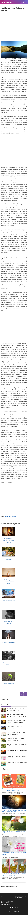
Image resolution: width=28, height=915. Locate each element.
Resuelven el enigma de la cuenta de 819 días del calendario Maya (17, 721)
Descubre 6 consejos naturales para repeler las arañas (17, 745)
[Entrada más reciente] (25, 694)
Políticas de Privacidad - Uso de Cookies (20, 896)
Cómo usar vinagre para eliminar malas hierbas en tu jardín (16, 739)
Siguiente (23, 880)
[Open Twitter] (13, 908)
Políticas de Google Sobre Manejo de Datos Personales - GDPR (7, 903)
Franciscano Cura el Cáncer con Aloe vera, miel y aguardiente (17, 709)
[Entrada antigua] (22, 694)
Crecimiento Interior (10, 516)
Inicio (14, 880)
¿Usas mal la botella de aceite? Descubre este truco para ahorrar (16, 715)
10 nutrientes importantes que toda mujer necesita (17, 751)
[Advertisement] (14, 26)
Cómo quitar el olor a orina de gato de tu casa (17, 763)
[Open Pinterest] (18, 908)
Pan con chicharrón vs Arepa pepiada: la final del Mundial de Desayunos (14, 789)
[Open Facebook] (10, 908)
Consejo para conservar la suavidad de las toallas (17, 757)
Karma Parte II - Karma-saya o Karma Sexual (15, 727)
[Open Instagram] (15, 908)
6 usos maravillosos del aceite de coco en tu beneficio (16, 733)
